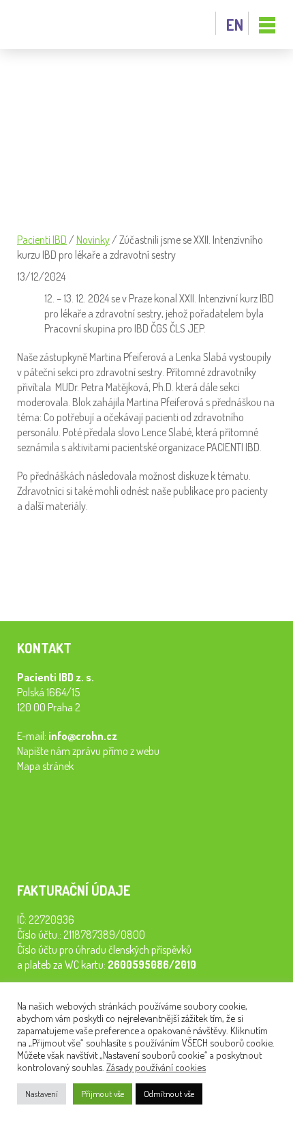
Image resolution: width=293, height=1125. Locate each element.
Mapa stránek (45, 766)
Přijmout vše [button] (102, 1093)
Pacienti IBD (47, 24)
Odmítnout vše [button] (169, 1093)
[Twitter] (90, 581)
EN (234, 24)
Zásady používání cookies (156, 1067)
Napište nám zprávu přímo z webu (88, 751)
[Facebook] (30, 581)
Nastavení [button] (41, 1093)
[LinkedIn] (60, 581)
